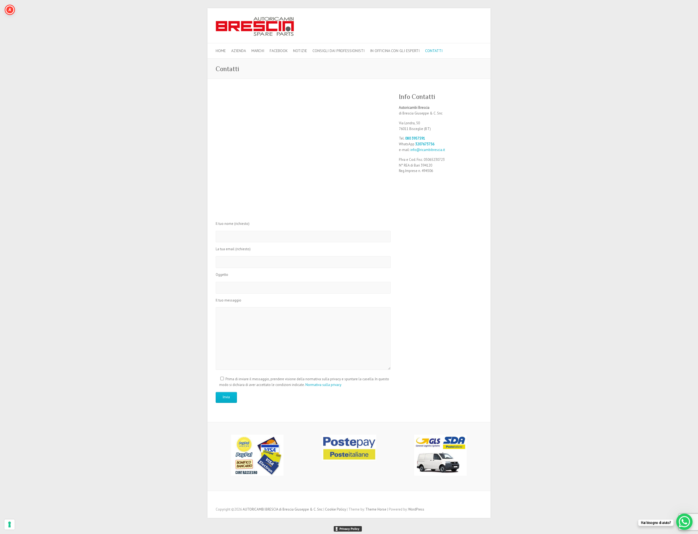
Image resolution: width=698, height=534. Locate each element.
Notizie (300, 50)
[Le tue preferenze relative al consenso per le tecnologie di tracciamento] (9, 524)
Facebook (279, 50)
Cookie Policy (335, 509)
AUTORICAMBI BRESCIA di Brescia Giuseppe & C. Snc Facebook (478, 23)
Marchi (257, 50)
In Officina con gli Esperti (395, 50)
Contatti (434, 50)
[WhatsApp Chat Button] (684, 522)
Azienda (238, 50)
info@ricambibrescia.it (427, 149)
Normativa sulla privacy (323, 384)
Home (221, 50)
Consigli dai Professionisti (338, 50)
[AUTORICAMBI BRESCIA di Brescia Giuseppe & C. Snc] (255, 28)
